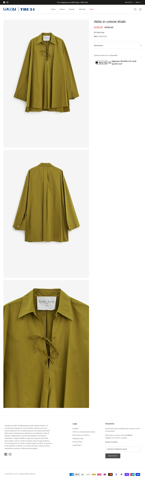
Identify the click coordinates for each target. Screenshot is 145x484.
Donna (62, 9)
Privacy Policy (77, 442)
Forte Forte (100, 32)
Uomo (53, 9)
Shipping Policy (77, 438)
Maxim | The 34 (13, 474)
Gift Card (82, 9)
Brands (71, 9)
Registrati (112, 456)
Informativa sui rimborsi (80, 435)
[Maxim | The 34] (19, 9)
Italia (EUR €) (128, 2)
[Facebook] (4, 2)
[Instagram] (7, 2)
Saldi (91, 9)
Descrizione (98, 45)
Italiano (137, 2)
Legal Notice (76, 445)
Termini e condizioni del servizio (83, 432)
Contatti (75, 428)
